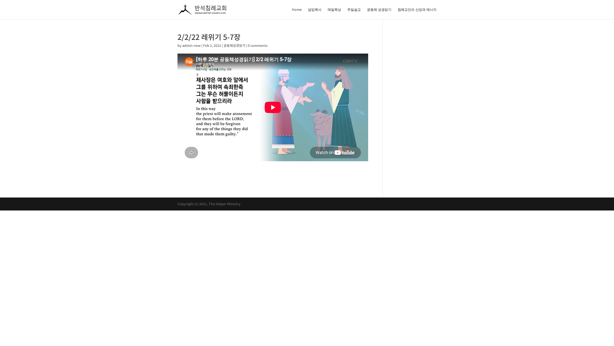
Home (297, 10)
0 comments (258, 45)
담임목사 (314, 10)
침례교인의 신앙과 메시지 (417, 10)
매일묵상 (334, 10)
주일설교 (354, 10)
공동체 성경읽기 (379, 10)
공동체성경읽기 (234, 45)
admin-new (191, 45)
